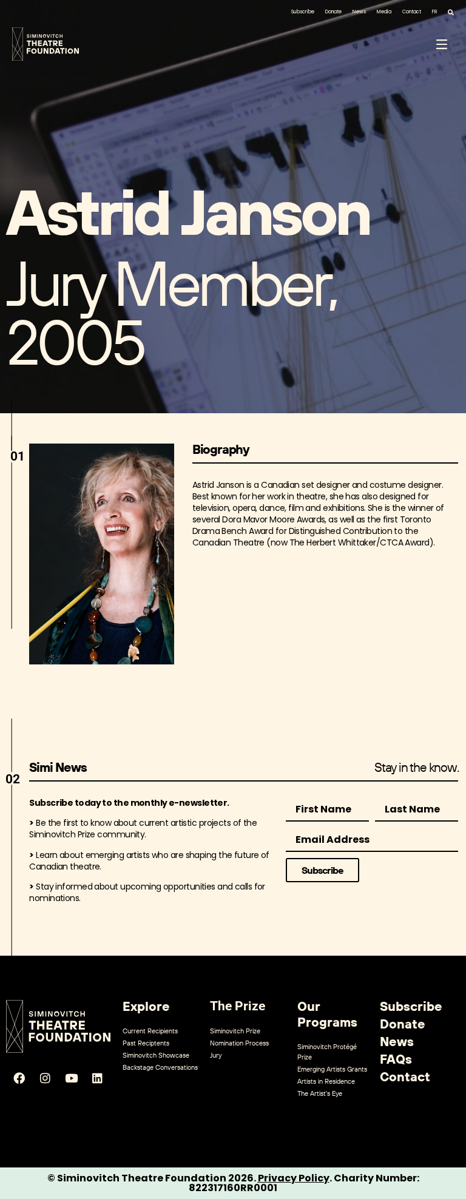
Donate (333, 11)
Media (384, 11)
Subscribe (302, 11)
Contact (411, 11)
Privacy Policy (293, 1178)
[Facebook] (19, 1078)
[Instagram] (45, 1078)
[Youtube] (71, 1078)
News (359, 11)
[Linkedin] (97, 1078)
